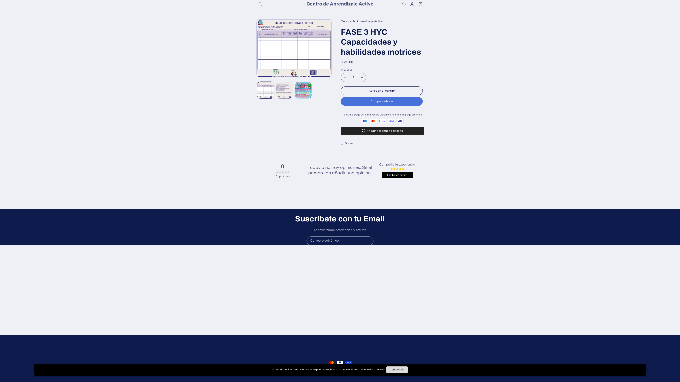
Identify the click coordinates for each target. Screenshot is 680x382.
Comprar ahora (382, 101)
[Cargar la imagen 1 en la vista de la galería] (265, 90)
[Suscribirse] (369, 240)
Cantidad (346, 70)
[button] (260, 4)
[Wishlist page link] (404, 4)
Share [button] (349, 143)
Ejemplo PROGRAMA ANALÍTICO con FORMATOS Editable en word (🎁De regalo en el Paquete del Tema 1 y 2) (55, 370)
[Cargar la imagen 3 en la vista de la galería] (303, 90)
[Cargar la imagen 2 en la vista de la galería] (284, 90)
